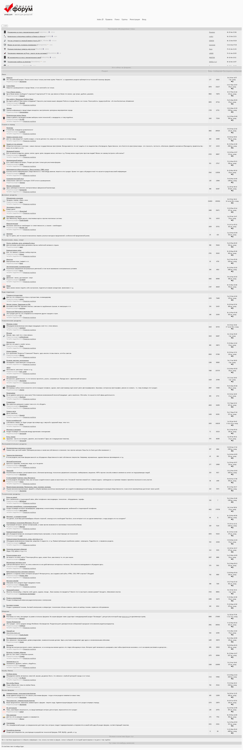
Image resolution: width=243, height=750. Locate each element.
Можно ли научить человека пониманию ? (22, 36)
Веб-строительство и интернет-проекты (20, 571)
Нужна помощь (11, 351)
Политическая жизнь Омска (16, 115)
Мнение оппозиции (13, 186)
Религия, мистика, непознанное (17, 360)
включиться (126, 616)
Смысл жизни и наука (15, 57)
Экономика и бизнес (13, 207)
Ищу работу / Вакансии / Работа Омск (19, 99)
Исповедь (9, 645)
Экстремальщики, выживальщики (18, 266)
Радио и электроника (13, 598)
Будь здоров (10, 437)
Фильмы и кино (11, 324)
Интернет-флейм (12, 581)
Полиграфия (10, 393)
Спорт (8, 276)
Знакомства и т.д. (12, 661)
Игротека (9, 259)
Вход (144, 20)
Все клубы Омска (12, 683)
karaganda (212, 36)
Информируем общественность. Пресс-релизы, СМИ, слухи (27, 169)
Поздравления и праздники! (16, 638)
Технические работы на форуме (19, 53)
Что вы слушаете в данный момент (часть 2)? (24, 32)
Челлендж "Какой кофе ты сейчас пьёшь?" (23, 61)
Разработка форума (13, 730)
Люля (210, 40)
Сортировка (10, 723)
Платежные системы (13, 216)
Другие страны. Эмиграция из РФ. (18, 304)
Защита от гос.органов (14, 144)
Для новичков (11, 715)
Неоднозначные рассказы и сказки (19, 448)
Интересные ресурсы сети (16, 562)
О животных (10, 402)
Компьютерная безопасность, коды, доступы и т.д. (24, 539)
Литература (10, 342)
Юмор (8, 286)
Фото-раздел (10, 386)
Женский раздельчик (13, 461)
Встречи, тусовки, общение (16, 652)
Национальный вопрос (14, 160)
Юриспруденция (12, 223)
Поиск (117, 20)
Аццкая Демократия (13, 622)
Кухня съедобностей (13, 420)
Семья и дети (11, 411)
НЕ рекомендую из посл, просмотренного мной (24, 49)
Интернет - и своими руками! (16, 516)
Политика (9, 128)
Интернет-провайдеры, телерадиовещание (21, 506)
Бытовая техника (12, 605)
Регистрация (135, 20)
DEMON (211, 32)
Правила (108, 20)
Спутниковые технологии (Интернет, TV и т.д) (22, 523)
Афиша (9, 108)
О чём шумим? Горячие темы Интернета (20, 478)
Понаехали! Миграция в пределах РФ (19, 311)
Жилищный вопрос (13, 151)
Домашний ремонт (12, 590)
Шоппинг (9, 233)
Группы (125, 20)
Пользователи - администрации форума (20, 700)
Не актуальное (11, 708)
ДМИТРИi (212, 49)
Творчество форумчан (14, 455)
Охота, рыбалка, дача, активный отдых (20, 243)
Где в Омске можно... (13, 92)
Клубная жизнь (11, 674)
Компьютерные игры (13, 250)
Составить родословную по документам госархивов (26, 65)
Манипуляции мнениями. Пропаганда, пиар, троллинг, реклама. (28, 487)
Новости (9, 77)
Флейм (8, 614)
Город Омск (10, 86)
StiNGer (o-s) (213, 53)
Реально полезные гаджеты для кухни (21, 40)
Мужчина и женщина (13, 429)
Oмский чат (10, 631)
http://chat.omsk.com (13, 633)
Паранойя (9, 470)
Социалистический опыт (15, 178)
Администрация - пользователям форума (21, 693)
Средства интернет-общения (16, 549)
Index (99, 20)
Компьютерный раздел (14, 532)
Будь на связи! (11, 497)
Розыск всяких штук (13, 555)
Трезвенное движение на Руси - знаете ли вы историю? (27, 44)
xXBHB (211, 44)
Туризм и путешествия (14, 295)
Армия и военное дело (14, 137)
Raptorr (211, 57)
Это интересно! (11, 377)
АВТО (8, 367)
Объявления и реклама (14, 198)
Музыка (9, 333)
